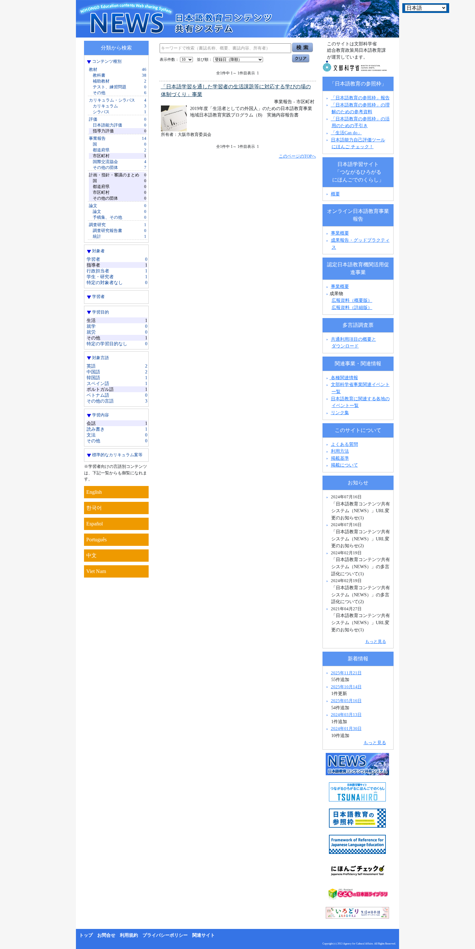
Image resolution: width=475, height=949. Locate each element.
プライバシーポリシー (165, 935)
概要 (335, 193)
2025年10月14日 (346, 686)
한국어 (94, 508)
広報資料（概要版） (352, 300)
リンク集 (340, 412)
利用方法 (340, 451)
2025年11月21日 (346, 672)
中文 (91, 555)
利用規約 (129, 935)
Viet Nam (96, 571)
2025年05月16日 (346, 700)
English (94, 492)
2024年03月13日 (346, 714)
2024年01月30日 (346, 728)
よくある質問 (344, 444)
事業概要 (340, 233)
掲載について (344, 465)
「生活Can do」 (346, 132)
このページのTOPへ (297, 156)
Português (96, 539)
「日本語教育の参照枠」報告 (360, 97)
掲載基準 (340, 458)
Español (94, 523)
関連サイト (203, 935)
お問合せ (106, 935)
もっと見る (375, 641)
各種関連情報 (344, 377)
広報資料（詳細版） (352, 307)
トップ (86, 935)
